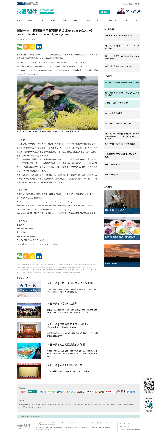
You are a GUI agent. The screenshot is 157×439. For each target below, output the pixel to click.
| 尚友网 (38, 404)
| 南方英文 (106, 404)
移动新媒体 (136, 4)
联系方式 (29, 416)
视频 (88, 21)
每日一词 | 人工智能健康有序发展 (66, 344)
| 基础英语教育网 (128, 404)
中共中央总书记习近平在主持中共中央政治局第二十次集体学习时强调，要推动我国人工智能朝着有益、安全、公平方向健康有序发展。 (72, 353)
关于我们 (21, 416)
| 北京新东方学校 (24, 407)
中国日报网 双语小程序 (149, 405)
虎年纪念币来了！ (112, 175)
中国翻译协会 (23, 404)
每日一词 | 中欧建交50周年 (62, 303)
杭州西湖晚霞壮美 (111, 264)
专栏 (126, 21)
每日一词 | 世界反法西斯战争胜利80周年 (70, 283)
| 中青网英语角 (89, 404)
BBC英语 (113, 21)
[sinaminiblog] (26, 47)
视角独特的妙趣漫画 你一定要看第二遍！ (120, 144)
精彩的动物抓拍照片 (113, 164)
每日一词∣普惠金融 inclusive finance (118, 35)
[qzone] (32, 47)
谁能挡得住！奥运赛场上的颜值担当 (119, 123)
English (125, 4)
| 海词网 (120, 404)
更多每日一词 (22, 278)
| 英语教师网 (98, 404)
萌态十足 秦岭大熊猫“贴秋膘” (116, 103)
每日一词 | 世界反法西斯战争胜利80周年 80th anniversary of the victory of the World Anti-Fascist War (122, 136)
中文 (130, 4)
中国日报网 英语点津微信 (149, 385)
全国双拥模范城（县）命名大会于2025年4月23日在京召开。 (70, 371)
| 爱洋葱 (74, 404)
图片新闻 (108, 187)
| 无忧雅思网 (45, 404)
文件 (138, 21)
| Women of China (35, 407)
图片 (76, 21)
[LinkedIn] (39, 47)
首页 (18, 21)
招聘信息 (37, 416)
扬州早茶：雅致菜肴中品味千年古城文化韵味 (122, 82)
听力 (99, 21)
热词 (41, 21)
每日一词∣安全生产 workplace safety (118, 66)
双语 (30, 21)
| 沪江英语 (31, 404)
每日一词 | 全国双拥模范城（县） (66, 365)
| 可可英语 (67, 404)
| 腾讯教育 (53, 404)
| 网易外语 (113, 404)
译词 (65, 21)
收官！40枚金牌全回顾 (113, 113)
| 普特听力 (60, 404)
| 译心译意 (80, 404)
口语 (53, 21)
